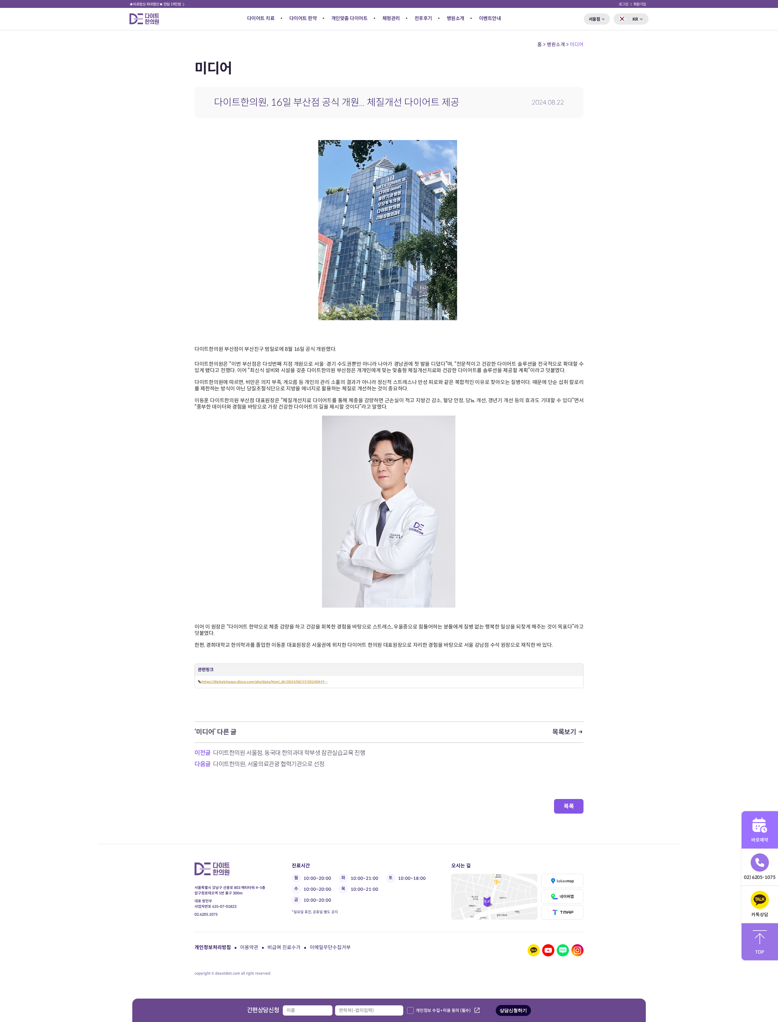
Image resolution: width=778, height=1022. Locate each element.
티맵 (562, 912)
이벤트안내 (490, 18)
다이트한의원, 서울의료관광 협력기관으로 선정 (268, 764)
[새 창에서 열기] (534, 950)
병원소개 (455, 18)
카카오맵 (562, 881)
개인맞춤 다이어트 (349, 18)
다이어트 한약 (303, 18)
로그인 (623, 4)
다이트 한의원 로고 (146, 18)
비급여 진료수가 (284, 947)
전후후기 (423, 18)
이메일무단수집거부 (330, 947)
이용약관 (249, 947)
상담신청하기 (513, 1010)
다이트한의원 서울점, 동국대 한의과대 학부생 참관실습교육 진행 (289, 753)
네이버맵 (562, 896)
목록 (569, 806)
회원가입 (639, 4)
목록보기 (564, 732)
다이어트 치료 (261, 18)
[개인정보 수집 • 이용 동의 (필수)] (410, 1010)
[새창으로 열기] (494, 897)
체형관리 (391, 18)
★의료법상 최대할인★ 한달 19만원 (155, 4)
